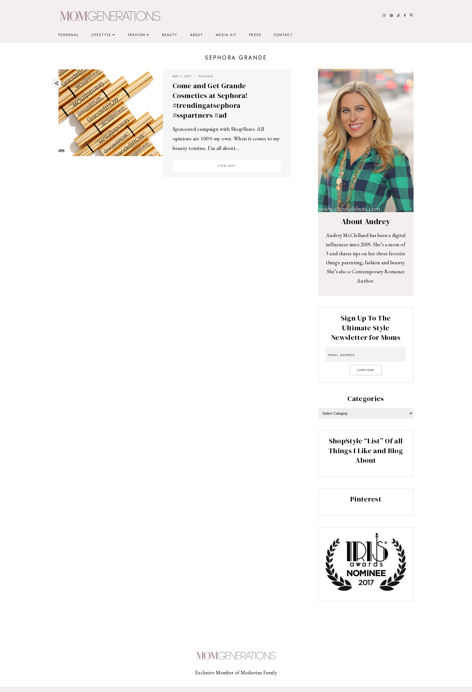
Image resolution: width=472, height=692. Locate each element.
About (196, 34)
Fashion (136, 34)
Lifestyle (101, 34)
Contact (283, 34)
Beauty (170, 34)
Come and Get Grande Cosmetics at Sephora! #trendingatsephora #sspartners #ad (210, 100)
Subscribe (365, 370)
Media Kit (226, 34)
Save (60, 116)
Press (255, 34)
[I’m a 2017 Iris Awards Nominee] (366, 588)
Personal (68, 34)
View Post (227, 166)
